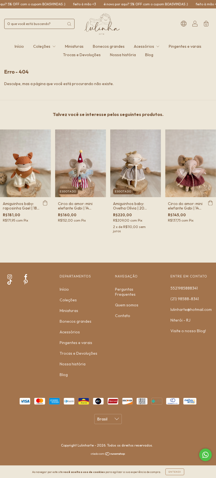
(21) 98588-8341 (184, 298)
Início (19, 46)
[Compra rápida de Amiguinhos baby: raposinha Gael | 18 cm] (45, 202)
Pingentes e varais (185, 46)
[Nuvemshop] (108, 454)
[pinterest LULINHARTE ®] (25, 281)
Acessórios (144, 46)
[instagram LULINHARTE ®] (10, 276)
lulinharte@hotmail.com (191, 309)
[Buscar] (69, 24)
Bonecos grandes (109, 46)
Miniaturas (74, 46)
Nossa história (123, 54)
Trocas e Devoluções (82, 54)
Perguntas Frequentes (125, 292)
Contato (122, 315)
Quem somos (126, 305)
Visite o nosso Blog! (188, 330)
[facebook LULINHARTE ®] (25, 276)
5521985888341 (184, 288)
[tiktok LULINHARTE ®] (10, 281)
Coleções (42, 46)
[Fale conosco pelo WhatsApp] (205, 455)
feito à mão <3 (76, 4)
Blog (149, 54)
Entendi (174, 471)
